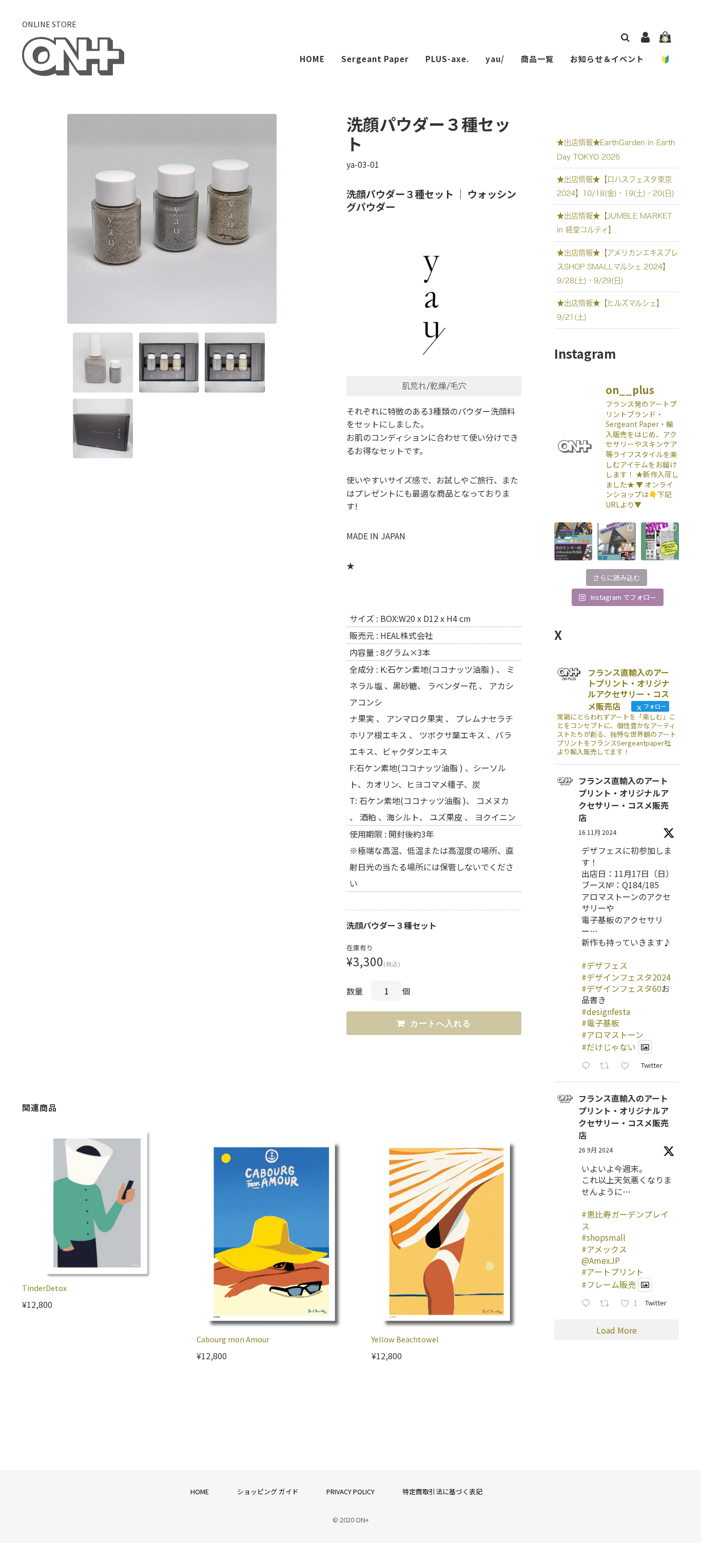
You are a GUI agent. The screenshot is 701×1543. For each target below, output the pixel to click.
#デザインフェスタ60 (621, 988)
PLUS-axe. (447, 58)
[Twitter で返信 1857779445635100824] (588, 1066)
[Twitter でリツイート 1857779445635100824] (607, 1066)
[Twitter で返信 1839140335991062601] (588, 1304)
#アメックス (604, 1249)
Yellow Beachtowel (405, 1339)
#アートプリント (612, 1271)
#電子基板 (600, 1023)
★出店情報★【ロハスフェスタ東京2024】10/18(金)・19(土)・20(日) (615, 186)
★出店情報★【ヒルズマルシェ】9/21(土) (610, 310)
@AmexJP (600, 1260)
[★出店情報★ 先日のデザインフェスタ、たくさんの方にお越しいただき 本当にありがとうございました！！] (573, 541)
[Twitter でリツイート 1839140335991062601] (607, 1304)
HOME (312, 58)
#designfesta (605, 1011)
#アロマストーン (612, 1034)
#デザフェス (604, 965)
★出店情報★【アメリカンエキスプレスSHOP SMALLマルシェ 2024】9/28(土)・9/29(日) (617, 266)
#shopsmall (603, 1237)
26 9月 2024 (595, 1149)
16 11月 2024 (597, 832)
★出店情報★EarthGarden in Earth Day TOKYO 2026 (616, 149)
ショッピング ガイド (268, 1491)
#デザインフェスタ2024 (626, 977)
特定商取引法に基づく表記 (442, 1491)
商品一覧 (537, 58)
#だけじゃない (608, 1047)
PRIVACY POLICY (350, 1491)
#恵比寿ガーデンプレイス (625, 1220)
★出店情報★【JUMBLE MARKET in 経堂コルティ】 (614, 222)
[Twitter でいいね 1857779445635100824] (628, 1066)
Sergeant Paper (375, 58)
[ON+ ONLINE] (73, 69)
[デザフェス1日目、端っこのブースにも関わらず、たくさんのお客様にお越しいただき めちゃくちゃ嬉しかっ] (616, 541)
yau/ (494, 58)
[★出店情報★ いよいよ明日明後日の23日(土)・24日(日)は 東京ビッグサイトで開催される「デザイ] (660, 541)
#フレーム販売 (608, 1284)
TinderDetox (44, 1287)
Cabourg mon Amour (233, 1339)
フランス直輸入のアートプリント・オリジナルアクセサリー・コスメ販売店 (623, 799)
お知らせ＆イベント (607, 58)
